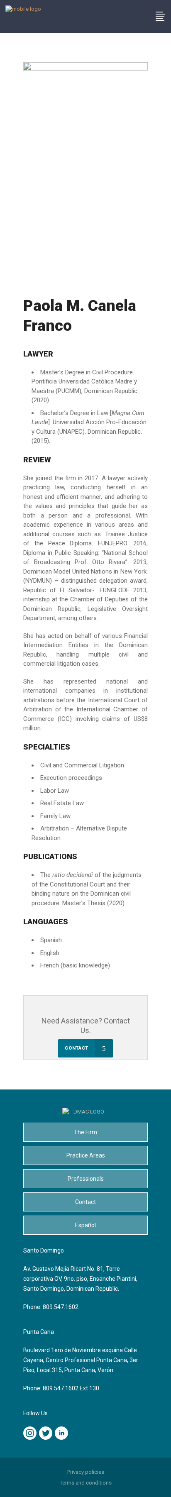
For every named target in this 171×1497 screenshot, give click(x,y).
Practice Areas (85, 1155)
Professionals (86, 1178)
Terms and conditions (86, 1483)
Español (85, 1225)
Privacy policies (85, 1472)
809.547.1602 (60, 1307)
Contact (85, 1202)
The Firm (85, 1132)
